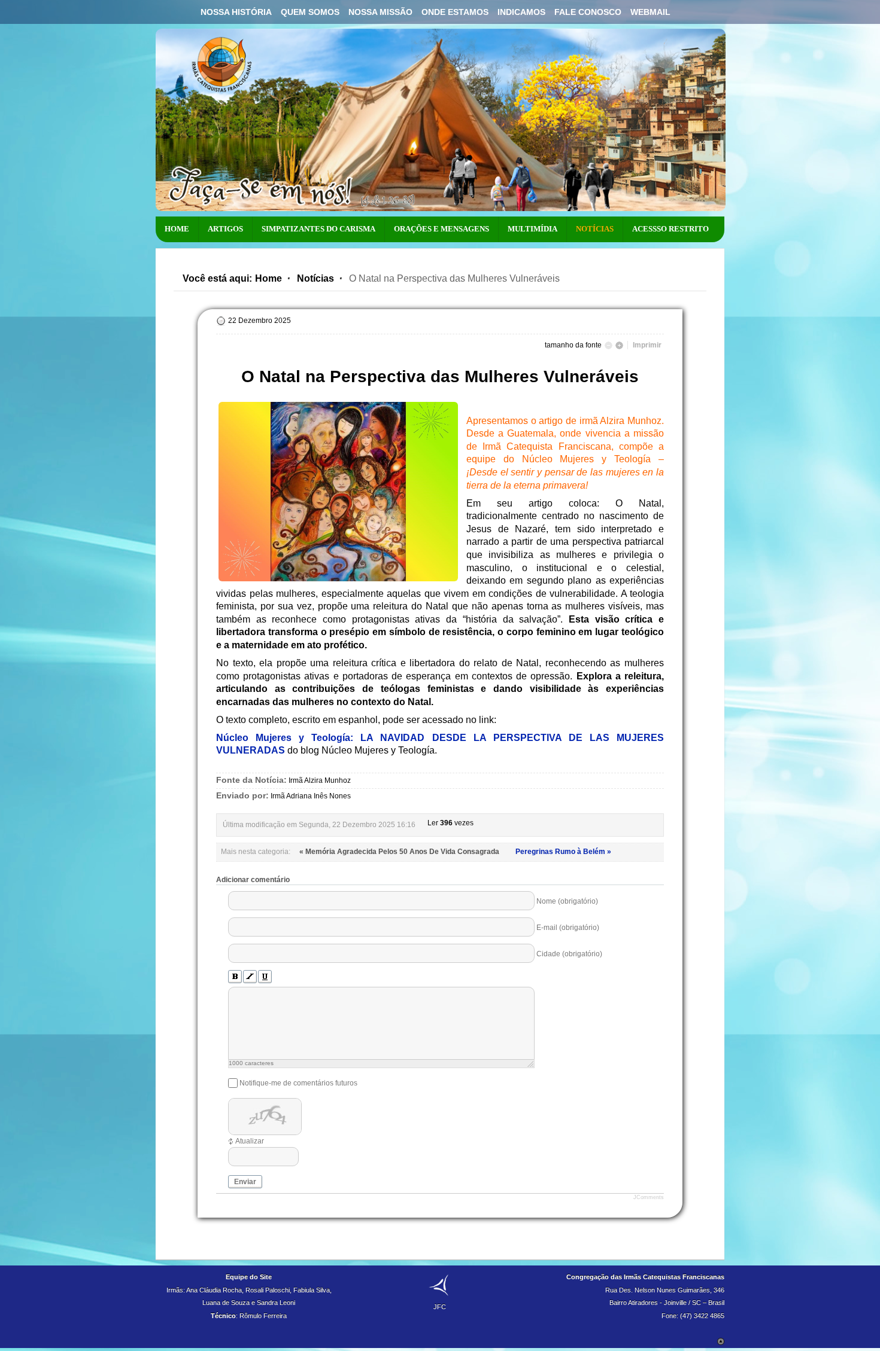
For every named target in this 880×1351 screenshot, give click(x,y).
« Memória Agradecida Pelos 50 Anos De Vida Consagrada (400, 851)
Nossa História (236, 12)
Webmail (650, 12)
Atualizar (249, 1141)
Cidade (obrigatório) (569, 954)
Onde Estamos (454, 12)
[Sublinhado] (265, 977)
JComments (648, 1197)
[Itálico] (250, 977)
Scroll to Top (720, 1341)
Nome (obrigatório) (567, 901)
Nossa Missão (380, 12)
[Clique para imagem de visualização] (338, 581)
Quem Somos (310, 12)
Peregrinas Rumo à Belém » (563, 851)
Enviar (245, 1182)
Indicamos (521, 12)
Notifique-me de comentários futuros (298, 1083)
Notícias (315, 278)
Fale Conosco (587, 12)
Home (268, 278)
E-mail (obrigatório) (567, 927)
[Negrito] (235, 977)
